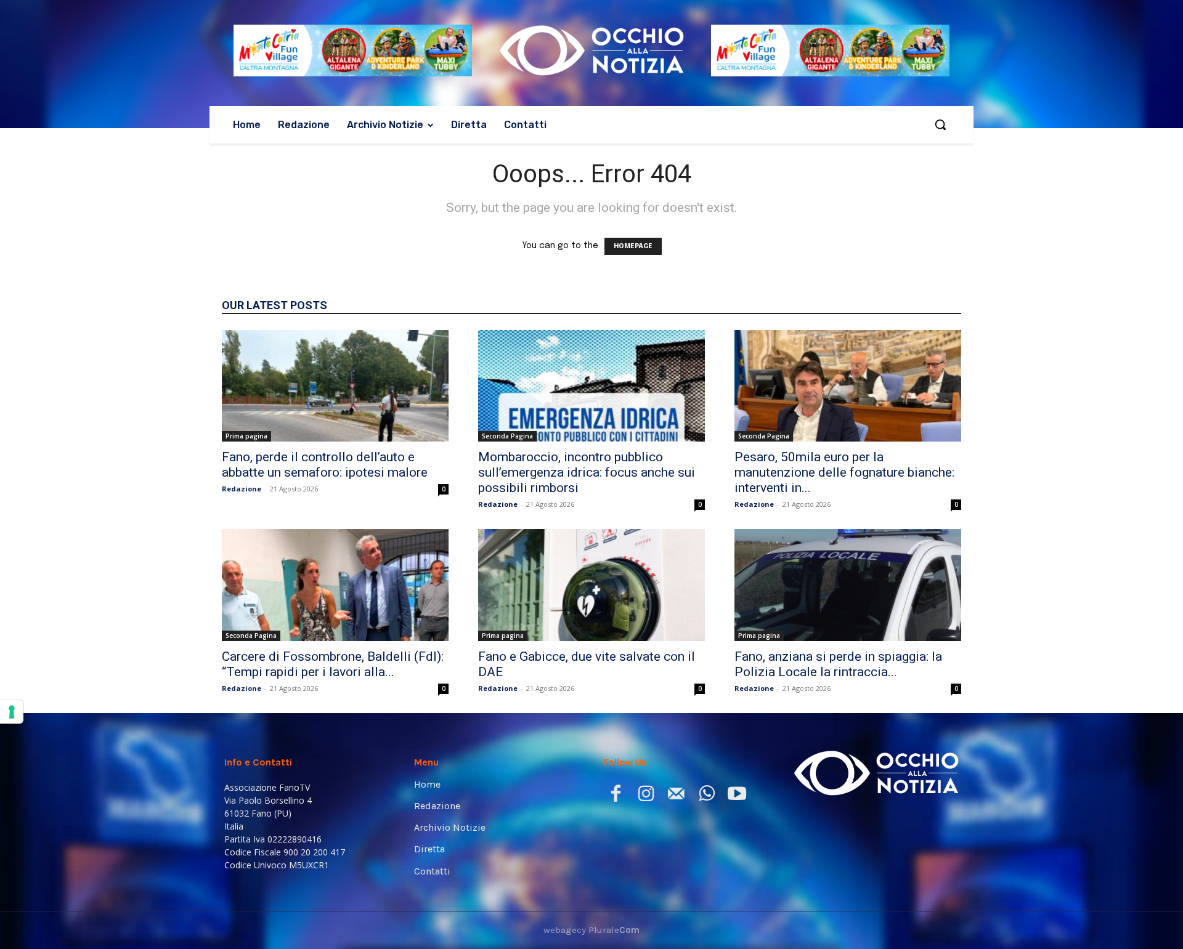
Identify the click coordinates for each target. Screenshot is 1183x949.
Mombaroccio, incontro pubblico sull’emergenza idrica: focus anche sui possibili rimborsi (586, 472)
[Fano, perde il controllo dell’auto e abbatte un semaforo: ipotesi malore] (335, 386)
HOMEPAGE (633, 246)
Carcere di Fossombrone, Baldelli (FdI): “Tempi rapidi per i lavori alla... (333, 664)
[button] (940, 124)
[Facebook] (616, 796)
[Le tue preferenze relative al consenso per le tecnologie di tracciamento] (11, 712)
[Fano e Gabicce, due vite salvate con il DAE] (591, 585)
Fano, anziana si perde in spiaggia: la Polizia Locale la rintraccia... (838, 664)
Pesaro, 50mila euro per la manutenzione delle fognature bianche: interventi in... (844, 472)
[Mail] (676, 796)
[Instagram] (646, 796)
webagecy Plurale (591, 929)
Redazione (241, 488)
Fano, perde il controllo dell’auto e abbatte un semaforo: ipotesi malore (325, 465)
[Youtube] (737, 796)
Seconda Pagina (507, 436)
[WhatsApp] (706, 796)
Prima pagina (246, 436)
